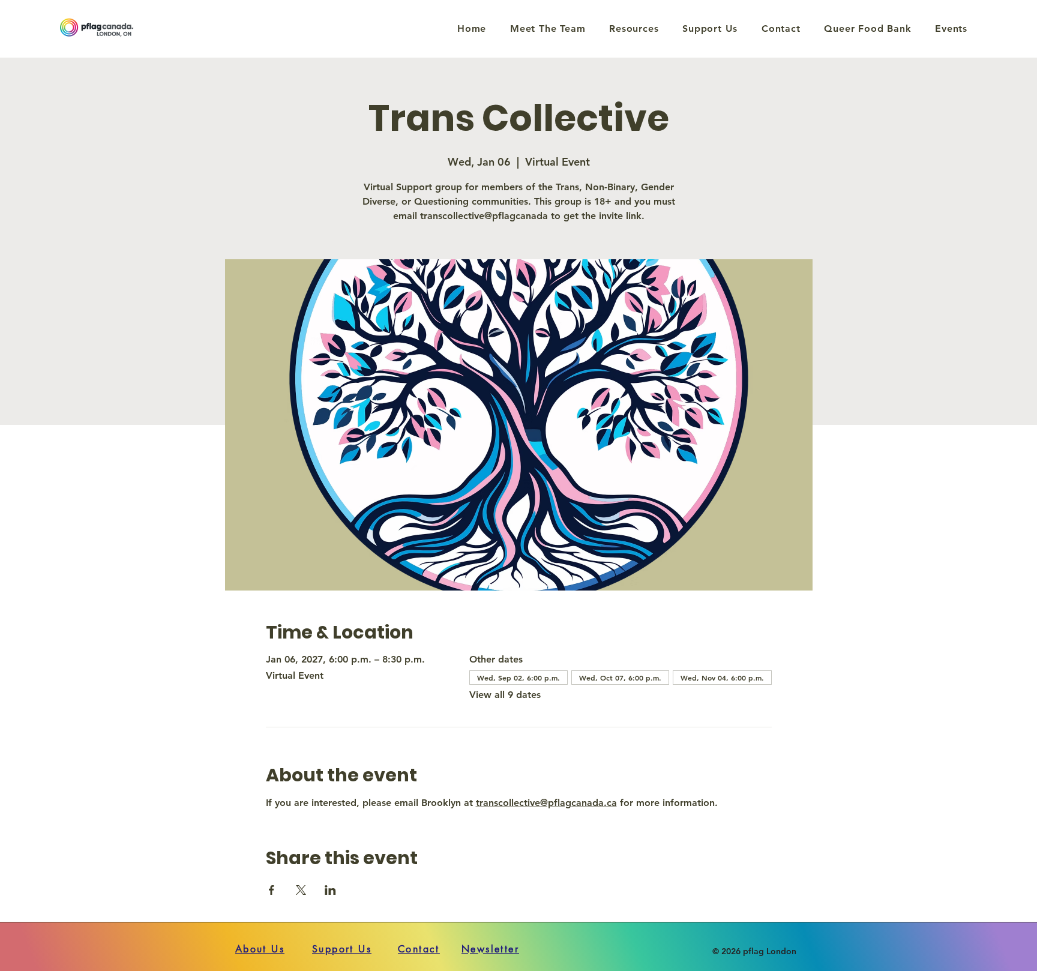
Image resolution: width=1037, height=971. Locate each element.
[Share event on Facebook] (271, 890)
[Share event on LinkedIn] (330, 890)
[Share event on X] (301, 890)
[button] (634, 28)
